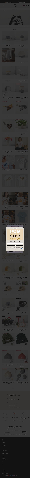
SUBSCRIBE (15, 245)
